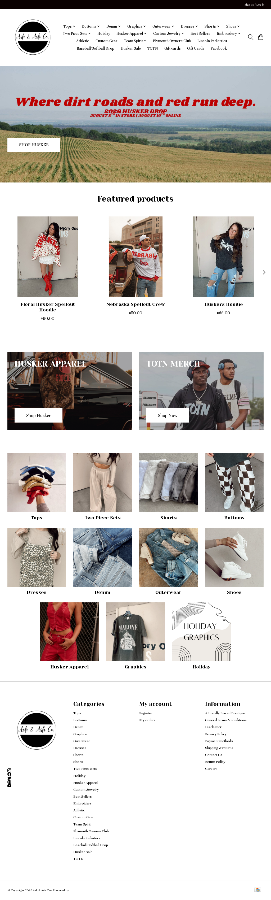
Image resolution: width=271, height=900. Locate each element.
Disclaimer (213, 727)
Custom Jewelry (86, 789)
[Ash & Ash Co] (32, 37)
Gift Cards (195, 48)
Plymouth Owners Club (172, 40)
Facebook (219, 48)
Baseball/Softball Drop (95, 48)
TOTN (152, 48)
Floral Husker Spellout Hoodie (47, 307)
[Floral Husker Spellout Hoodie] (47, 256)
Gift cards (172, 48)
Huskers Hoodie (223, 304)
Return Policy (215, 761)
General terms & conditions (226, 720)
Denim (102, 592)
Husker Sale (131, 48)
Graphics (135, 666)
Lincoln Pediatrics (212, 40)
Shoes (234, 592)
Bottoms (234, 517)
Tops (36, 517)
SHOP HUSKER (34, 144)
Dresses (37, 592)
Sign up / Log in (254, 4)
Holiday (103, 33)
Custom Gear (107, 40)
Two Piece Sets (102, 517)
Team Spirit (82, 824)
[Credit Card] (257, 890)
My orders (147, 720)
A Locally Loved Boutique (225, 713)
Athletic (82, 40)
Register (145, 713)
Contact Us (213, 755)
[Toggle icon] (250, 37)
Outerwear (168, 592)
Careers (211, 768)
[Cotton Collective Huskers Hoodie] (223, 256)
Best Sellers (200, 33)
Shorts (168, 517)
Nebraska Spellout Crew (135, 304)
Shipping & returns (219, 748)
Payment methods (219, 741)
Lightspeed (77, 890)
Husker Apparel (69, 666)
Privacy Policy (216, 734)
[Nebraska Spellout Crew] (135, 256)
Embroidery (82, 803)
